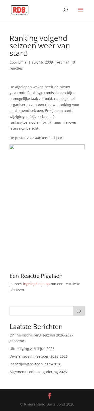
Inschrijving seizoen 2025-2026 (35, 364)
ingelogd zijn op (36, 283)
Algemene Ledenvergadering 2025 (38, 371)
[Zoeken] (79, 311)
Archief (63, 62)
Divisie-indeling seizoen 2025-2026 (39, 356)
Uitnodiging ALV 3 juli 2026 (32, 348)
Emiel (23, 62)
